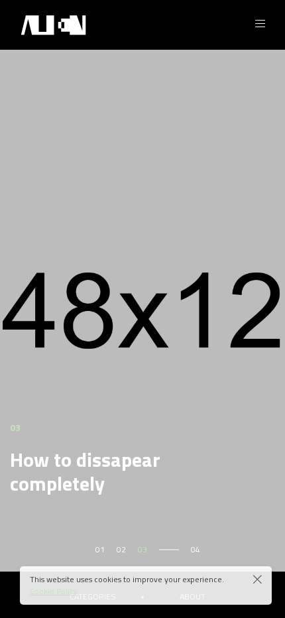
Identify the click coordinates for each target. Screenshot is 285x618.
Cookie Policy (54, 591)
